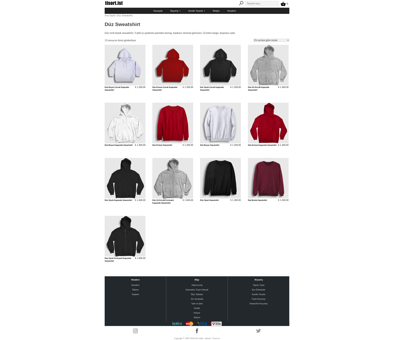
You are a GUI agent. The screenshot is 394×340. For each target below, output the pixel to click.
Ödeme (135, 290)
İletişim (216, 11)
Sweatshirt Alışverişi (258, 303)
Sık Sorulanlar (197, 299)
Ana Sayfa (110, 15)
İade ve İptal (197, 303)
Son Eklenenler (258, 290)
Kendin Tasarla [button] (195, 11)
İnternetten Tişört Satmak (197, 290)
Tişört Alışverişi (258, 299)
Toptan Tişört (258, 285)
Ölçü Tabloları (197, 294)
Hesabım (231, 11)
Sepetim (135, 294)
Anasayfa (158, 11)
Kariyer (197, 313)
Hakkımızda (197, 285)
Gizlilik (197, 308)
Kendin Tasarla (258, 294)
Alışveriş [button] (174, 11)
